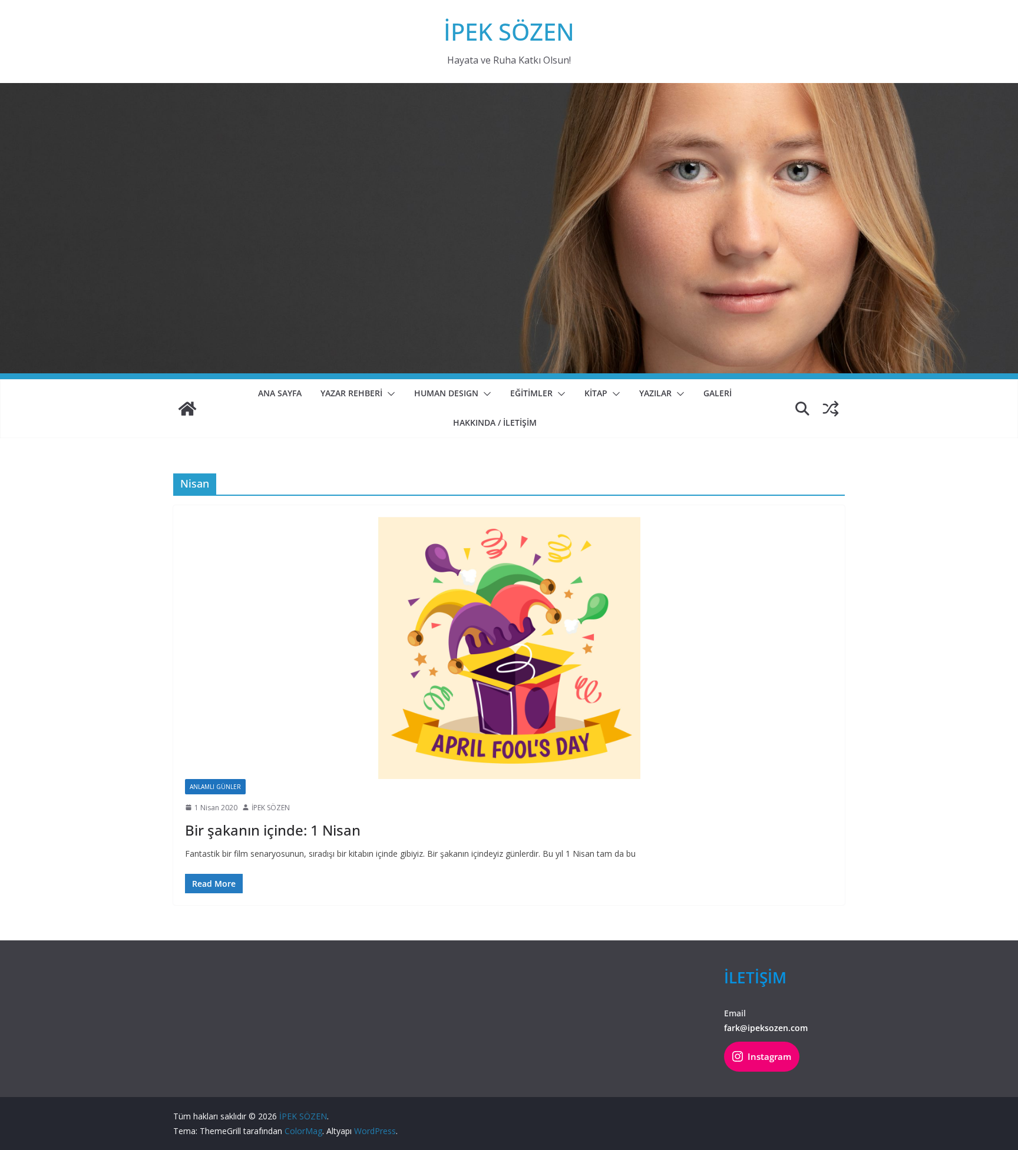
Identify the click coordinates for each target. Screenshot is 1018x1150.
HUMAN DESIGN (446, 393)
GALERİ (717, 393)
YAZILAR (655, 393)
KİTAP (595, 393)
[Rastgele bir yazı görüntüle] (831, 409)
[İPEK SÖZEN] (187, 409)
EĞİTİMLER (531, 393)
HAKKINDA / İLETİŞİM (495, 422)
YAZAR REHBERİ (351, 393)
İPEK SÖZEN (509, 31)
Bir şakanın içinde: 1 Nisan (273, 830)
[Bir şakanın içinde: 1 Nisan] (509, 648)
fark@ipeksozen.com (766, 1027)
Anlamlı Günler (215, 787)
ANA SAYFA (280, 393)
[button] (388, 394)
